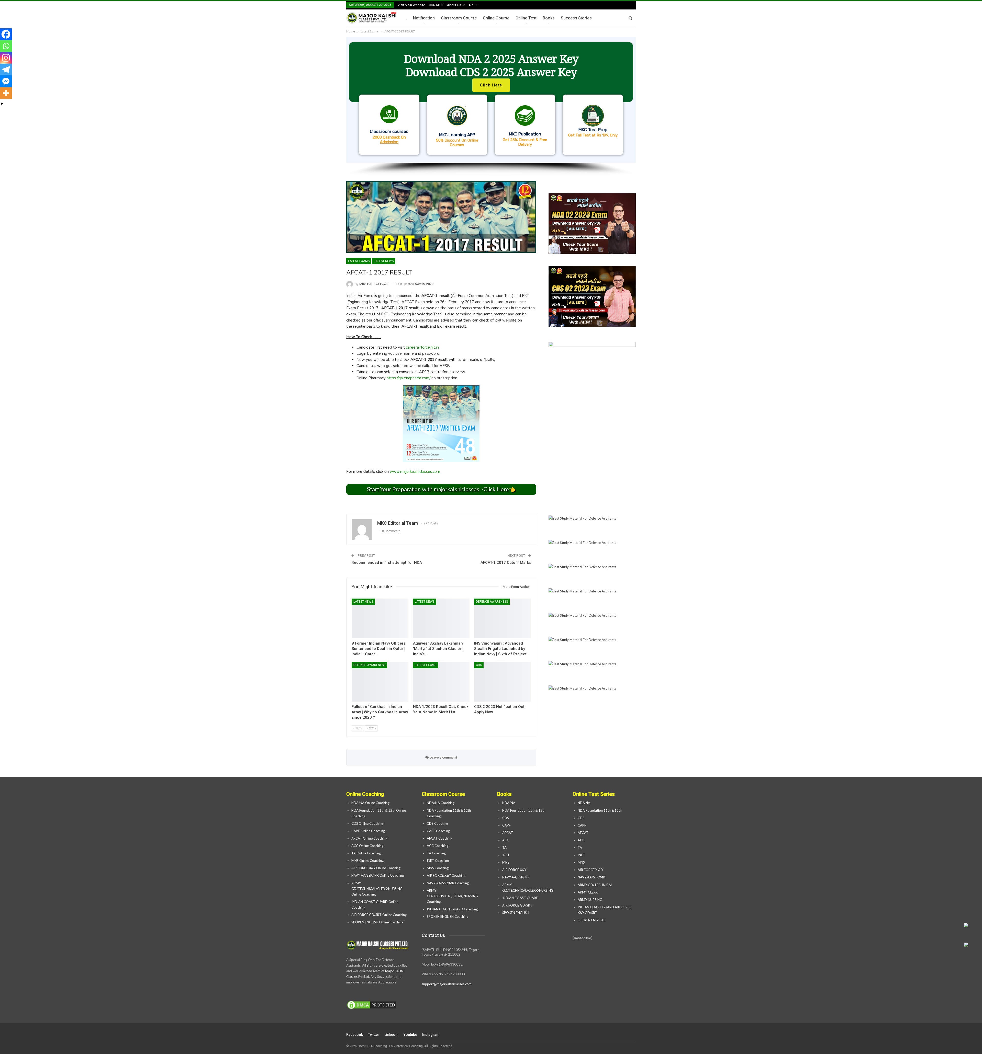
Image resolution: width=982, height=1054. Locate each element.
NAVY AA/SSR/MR (516, 877)
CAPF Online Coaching (368, 831)
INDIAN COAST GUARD (520, 898)
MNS (505, 862)
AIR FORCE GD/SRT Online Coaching (379, 915)
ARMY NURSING (590, 900)
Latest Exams (359, 261)
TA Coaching (436, 853)
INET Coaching (438, 860)
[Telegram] (6, 69)
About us (454, 5)
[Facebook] (6, 34)
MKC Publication (525, 133)
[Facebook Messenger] (6, 81)
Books (549, 18)
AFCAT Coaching (439, 838)
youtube (410, 1035)
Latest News (384, 261)
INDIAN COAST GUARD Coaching (452, 909)
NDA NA (584, 803)
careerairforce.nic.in (422, 347)
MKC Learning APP (457, 134)
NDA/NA (508, 803)
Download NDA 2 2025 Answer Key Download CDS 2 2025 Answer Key (491, 65)
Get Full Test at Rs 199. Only (593, 135)
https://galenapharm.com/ (408, 378)
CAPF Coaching (438, 831)
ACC (505, 840)
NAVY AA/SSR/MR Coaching (448, 883)
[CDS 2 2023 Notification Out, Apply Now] (502, 682)
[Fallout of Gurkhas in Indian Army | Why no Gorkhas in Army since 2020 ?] (380, 682)
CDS (479, 665)
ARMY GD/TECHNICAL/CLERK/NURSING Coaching (452, 896)
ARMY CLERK (588, 892)
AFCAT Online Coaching (369, 838)
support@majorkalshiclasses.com (447, 984)
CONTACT (436, 5)
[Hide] (2, 104)
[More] (6, 93)
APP (471, 5)
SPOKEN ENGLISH (516, 913)
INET (506, 855)
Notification (424, 18)
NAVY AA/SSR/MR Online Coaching (377, 875)
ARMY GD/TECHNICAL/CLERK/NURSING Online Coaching (377, 888)
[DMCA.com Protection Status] (371, 1005)
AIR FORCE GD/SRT (517, 905)
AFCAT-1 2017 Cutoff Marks (506, 562)
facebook (354, 1035)
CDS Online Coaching (367, 823)
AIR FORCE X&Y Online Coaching (375, 868)
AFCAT (507, 833)
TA (504, 847)
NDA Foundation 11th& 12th (523, 810)
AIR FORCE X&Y (514, 870)
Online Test (526, 18)
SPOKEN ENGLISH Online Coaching (377, 922)
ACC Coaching (437, 846)
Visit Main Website (411, 5)
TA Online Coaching (366, 853)
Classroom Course (459, 18)
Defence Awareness (492, 601)
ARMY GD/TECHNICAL (595, 885)
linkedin (391, 1035)
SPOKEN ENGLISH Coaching (447, 916)
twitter (373, 1035)
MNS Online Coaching (367, 860)
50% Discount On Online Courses (457, 142)
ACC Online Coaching (367, 846)
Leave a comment (443, 757)
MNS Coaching (438, 868)
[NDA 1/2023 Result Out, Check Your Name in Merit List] (441, 682)
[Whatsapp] (6, 46)
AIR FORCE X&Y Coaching (446, 875)
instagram (431, 1035)
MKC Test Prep (592, 129)
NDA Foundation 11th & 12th (600, 810)
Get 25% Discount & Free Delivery (525, 142)
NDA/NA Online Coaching (370, 803)
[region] (491, 106)
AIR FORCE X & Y (590, 870)
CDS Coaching (437, 823)
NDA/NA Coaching (440, 803)
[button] (491, 100)
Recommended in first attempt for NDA (386, 562)
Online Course (496, 18)
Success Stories (576, 18)
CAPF (506, 825)
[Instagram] (6, 58)
